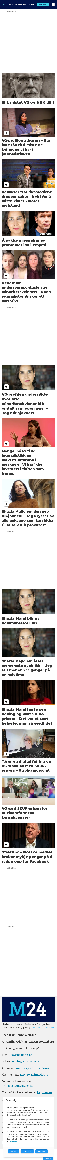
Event (31, 4)
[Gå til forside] (4, 4)
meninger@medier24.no (27, 1061)
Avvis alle (13, 1151)
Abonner (42, 4)
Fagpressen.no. (14, 1141)
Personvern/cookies (43, 1027)
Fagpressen (44, 1092)
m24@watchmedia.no (33, 1074)
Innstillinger (48, 1158)
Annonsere (20, 4)
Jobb (10, 4)
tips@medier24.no (20, 1054)
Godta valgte (27, 1151)
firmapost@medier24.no (17, 1085)
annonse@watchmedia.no (32, 1068)
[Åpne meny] (53, 4)
